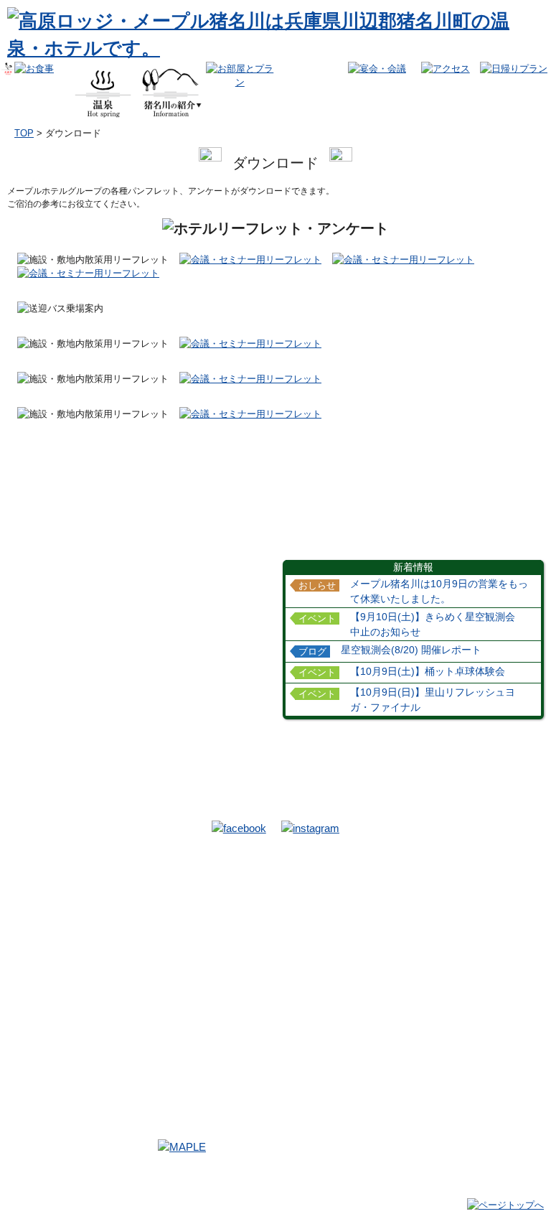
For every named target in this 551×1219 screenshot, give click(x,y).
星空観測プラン (200, 1039)
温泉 (31, 977)
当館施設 (341, 897)
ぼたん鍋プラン (200, 1026)
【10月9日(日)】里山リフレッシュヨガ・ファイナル (432, 699)
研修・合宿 (191, 1014)
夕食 (33, 925)
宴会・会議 (347, 974)
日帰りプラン (477, 897)
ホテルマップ (349, 922)
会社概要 (464, 1103)
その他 (183, 948)
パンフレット (349, 935)
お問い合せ (188, 1103)
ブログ (312, 651)
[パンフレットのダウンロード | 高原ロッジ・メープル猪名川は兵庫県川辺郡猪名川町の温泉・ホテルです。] (272, 48)
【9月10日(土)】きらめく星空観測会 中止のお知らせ (437, 624)
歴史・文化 (191, 910)
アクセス (341, 1028)
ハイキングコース (358, 910)
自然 (178, 897)
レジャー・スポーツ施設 (217, 935)
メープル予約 (477, 938)
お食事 (37, 911)
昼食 (33, 950)
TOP (24, 133)
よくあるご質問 (384, 1103)
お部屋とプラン (205, 974)
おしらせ (317, 585)
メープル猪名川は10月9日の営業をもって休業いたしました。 (439, 591)
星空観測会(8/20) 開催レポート (411, 649)
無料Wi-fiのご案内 (358, 948)
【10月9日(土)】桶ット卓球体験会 (427, 671)
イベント (317, 618)
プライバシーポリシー (275, 1119)
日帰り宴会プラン (358, 1001)
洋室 (178, 1001)
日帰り (463, 883)
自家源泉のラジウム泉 (68, 991)
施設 (330, 883)
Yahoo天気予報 (103, 1103)
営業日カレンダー (280, 1103)
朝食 (33, 938)
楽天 (459, 950)
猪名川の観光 (199, 883)
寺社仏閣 (187, 922)
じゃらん (468, 963)
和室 (178, 989)
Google (465, 976)
